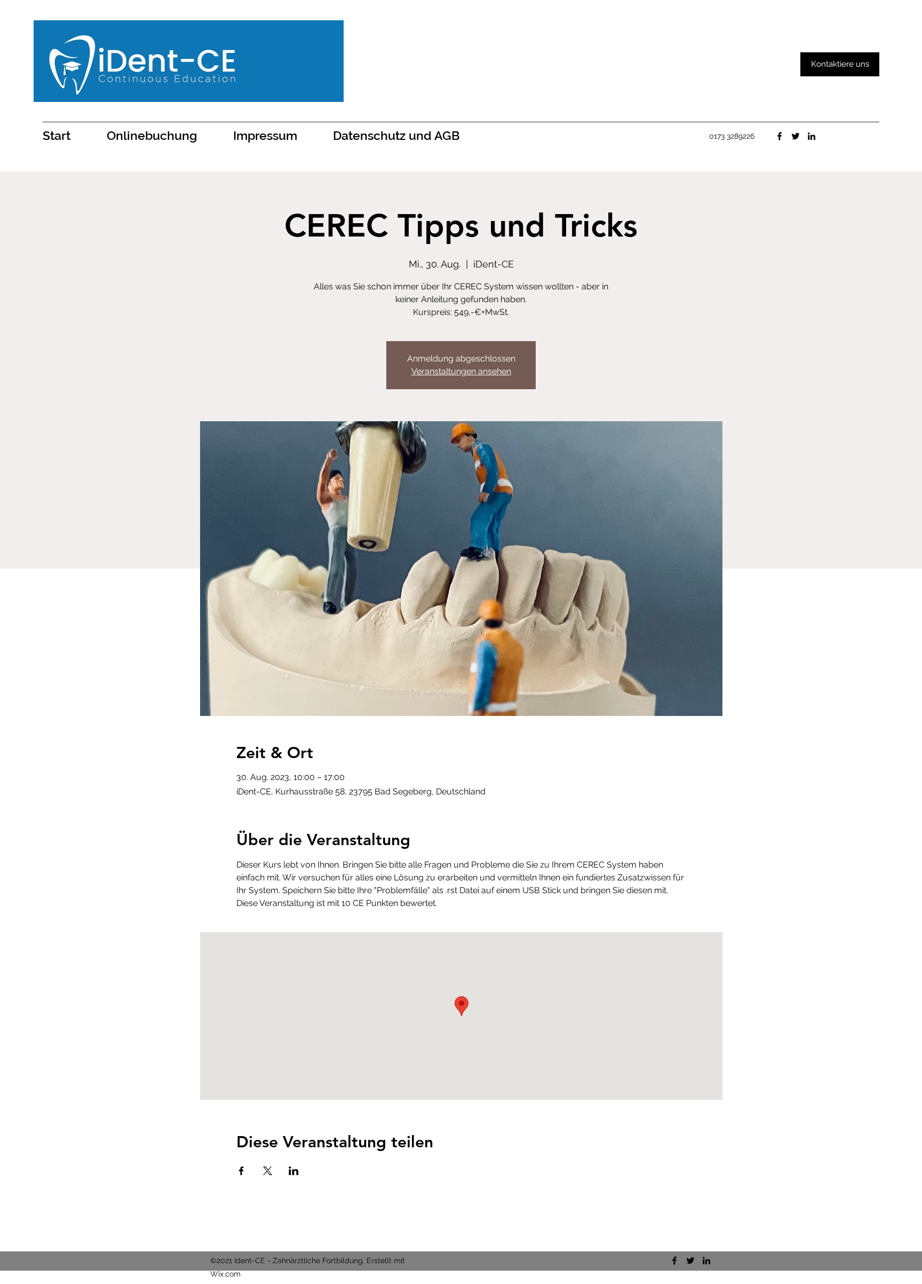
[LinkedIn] (811, 136)
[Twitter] (795, 136)
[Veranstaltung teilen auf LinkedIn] (294, 1171)
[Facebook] (779, 136)
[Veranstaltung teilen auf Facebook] (241, 1171)
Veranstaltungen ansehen (461, 371)
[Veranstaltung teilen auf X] (268, 1171)
